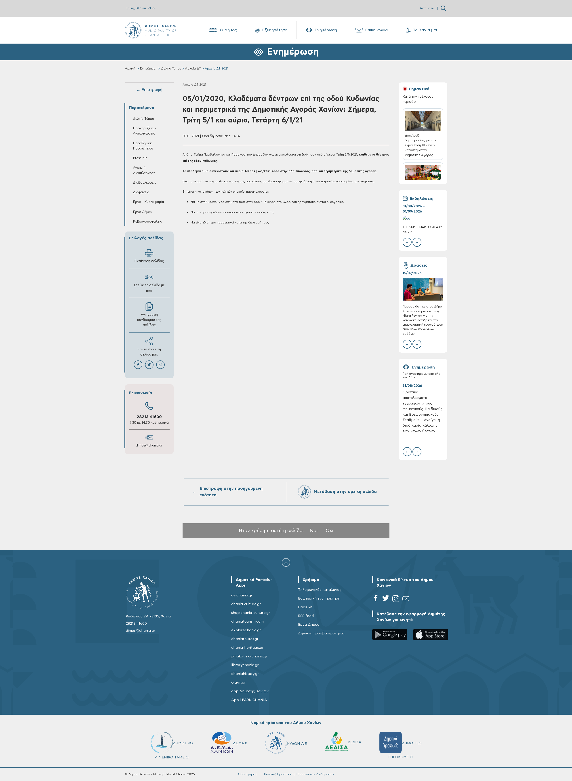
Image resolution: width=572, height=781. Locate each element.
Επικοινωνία (376, 30)
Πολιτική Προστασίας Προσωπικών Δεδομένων (299, 774)
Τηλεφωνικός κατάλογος (319, 590)
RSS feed (306, 616)
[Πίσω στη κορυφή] (286, 563)
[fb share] (138, 364)
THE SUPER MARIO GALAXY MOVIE (422, 229)
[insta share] (160, 364)
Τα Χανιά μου (425, 30)
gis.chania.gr (241, 595)
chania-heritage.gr (247, 647)
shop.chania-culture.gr (250, 613)
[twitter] (385, 599)
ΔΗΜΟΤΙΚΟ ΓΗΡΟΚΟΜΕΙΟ (405, 750)
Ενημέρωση (326, 30)
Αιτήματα (427, 8)
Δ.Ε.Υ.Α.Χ (240, 743)
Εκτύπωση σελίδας (149, 261)
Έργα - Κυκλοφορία (148, 202)
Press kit (305, 607)
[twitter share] (149, 364)
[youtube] (405, 599)
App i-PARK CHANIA (249, 700)
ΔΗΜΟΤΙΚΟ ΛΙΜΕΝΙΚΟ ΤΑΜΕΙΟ (174, 750)
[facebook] (375, 599)
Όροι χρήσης (247, 774)
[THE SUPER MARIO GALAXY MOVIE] (423, 218)
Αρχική (130, 68)
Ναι (314, 530)
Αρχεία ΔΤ (193, 68)
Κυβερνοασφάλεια (147, 221)
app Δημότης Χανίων (250, 691)
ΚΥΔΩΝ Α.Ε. (297, 743)
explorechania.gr (246, 630)
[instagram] (395, 599)
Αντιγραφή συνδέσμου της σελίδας (149, 320)
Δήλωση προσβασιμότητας (321, 633)
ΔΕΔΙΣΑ (354, 742)
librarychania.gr (245, 665)
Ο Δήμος (228, 30)
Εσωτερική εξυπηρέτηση (319, 598)
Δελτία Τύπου (171, 68)
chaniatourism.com (247, 621)
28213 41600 (149, 417)
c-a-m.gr (238, 682)
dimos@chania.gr (149, 445)
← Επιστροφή (149, 90)
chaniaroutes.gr (245, 639)
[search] (443, 8)
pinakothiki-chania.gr (249, 656)
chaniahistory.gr (245, 674)
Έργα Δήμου (308, 624)
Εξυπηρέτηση (275, 30)
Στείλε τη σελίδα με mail (149, 288)
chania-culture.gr (246, 604)
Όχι (329, 530)
